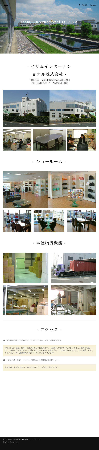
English (84, 5)
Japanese (93, 5)
